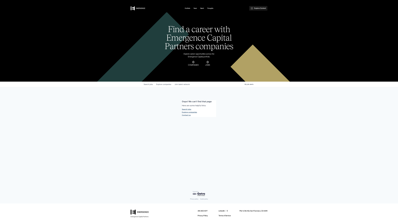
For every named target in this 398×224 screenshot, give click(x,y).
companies (163, 84)
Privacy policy (194, 199)
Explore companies (189, 112)
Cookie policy (204, 199)
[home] (156, 8)
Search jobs (186, 109)
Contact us (186, 115)
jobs (148, 84)
